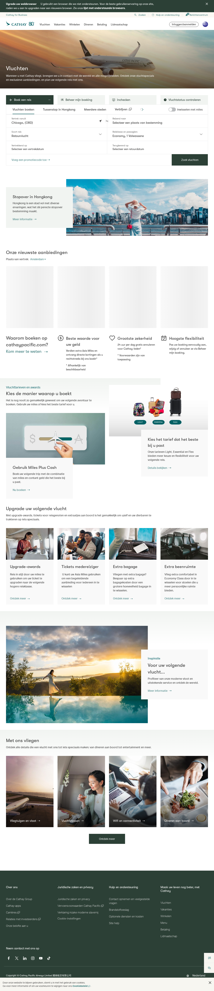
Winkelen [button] (74, 24)
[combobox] (56, 134)
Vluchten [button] (45, 24)
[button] (107, 121)
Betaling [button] (102, 24)
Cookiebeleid (80, 985)
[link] (137, 207)
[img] (207, 4)
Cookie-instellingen (69, 945)
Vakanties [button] (59, 24)
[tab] (23, 109)
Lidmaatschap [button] (119, 24)
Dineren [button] (88, 24)
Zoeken (142, 15)
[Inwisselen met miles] (172, 110)
